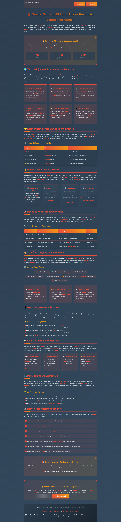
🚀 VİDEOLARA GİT (60, 496)
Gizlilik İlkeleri (56, 511)
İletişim (77, 511)
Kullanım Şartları (46, 511)
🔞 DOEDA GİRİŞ (79, 4)
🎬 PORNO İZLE (91, 4)
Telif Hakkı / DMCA (68, 511)
